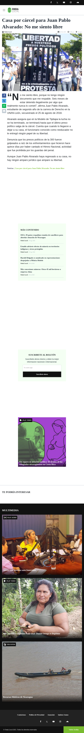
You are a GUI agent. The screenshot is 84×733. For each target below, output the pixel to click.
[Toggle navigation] (4, 10)
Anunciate (51, 715)
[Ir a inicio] (13, 10)
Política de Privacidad (36, 715)
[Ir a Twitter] (57, 2)
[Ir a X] (47, 721)
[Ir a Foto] (42, 62)
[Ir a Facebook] (40, 721)
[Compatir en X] (4, 101)
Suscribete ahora (42, 374)
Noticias (10, 168)
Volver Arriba (74, 730)
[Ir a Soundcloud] (67, 721)
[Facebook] (51, 2)
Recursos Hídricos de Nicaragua (18, 697)
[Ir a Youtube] (64, 2)
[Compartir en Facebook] (4, 95)
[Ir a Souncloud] (77, 2)
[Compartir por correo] (4, 111)
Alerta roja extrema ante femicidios (19, 570)
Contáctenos (21, 715)
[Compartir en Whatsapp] (4, 106)
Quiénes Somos (63, 715)
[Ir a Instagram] (71, 2)
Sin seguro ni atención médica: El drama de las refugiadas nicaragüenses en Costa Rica (40, 463)
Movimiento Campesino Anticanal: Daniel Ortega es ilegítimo (31, 633)
